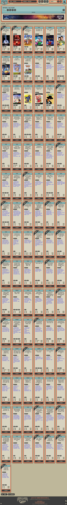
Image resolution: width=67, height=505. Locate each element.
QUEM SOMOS (39, 501)
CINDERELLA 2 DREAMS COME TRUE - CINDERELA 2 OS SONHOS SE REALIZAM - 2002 (50, 148)
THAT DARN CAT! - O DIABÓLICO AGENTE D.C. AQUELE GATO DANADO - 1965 (17, 177)
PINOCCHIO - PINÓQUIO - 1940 (49, 351)
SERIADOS (14, 1)
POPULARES (29, 1)
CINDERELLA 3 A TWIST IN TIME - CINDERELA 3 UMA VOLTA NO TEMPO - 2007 (17, 351)
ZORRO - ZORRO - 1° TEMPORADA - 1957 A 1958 (50, 176)
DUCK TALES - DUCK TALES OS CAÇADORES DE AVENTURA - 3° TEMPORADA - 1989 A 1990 (17, 323)
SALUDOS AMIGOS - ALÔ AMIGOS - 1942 (39, 89)
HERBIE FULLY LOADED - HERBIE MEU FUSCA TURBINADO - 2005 (61, 381)
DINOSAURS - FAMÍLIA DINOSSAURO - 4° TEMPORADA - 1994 (39, 118)
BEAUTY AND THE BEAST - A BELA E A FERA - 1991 (50, 322)
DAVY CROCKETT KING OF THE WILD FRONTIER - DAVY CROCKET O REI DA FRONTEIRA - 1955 (50, 411)
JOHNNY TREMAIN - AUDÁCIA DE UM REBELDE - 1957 (39, 293)
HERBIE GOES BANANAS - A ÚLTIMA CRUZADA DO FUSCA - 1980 (17, 410)
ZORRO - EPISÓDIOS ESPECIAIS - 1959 (17, 293)
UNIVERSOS (11, 494)
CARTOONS (11, 3)
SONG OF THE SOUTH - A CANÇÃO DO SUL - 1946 (28, 89)
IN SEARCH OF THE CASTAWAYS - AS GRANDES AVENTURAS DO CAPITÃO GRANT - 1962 (50, 294)
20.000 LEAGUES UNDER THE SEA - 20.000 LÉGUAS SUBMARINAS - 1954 (6, 177)
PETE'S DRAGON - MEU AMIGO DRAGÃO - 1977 (39, 30)
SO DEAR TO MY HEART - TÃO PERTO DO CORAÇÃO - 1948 (28, 293)
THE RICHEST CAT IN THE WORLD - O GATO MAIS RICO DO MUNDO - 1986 (6, 381)
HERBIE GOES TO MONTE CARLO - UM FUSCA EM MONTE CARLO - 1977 (28, 410)
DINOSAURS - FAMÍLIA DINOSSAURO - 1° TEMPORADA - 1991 (50, 118)
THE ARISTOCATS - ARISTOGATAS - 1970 (39, 147)
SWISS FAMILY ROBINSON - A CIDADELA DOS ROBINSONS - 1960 (28, 59)
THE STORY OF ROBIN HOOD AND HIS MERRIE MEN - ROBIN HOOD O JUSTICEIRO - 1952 (6, 440)
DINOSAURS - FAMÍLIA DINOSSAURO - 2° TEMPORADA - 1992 (28, 381)
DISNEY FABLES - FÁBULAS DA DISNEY (17, 89)
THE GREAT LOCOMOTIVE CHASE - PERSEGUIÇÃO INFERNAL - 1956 (28, 322)
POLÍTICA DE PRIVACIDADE (40, 502)
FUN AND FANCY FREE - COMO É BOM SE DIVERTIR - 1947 (60, 322)
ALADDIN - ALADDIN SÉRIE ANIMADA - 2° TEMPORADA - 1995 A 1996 (61, 265)
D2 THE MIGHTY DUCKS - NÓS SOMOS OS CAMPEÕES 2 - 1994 (6, 351)
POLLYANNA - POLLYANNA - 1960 (17, 59)
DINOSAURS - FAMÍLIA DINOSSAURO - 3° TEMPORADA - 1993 (17, 381)
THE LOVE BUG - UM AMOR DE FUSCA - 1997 (6, 410)
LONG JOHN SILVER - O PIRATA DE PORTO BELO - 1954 (6, 118)
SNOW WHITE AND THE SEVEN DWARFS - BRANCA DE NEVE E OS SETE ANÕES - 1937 (6, 60)
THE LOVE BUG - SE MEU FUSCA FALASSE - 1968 (50, 381)
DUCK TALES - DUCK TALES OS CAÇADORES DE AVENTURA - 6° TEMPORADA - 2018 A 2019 (39, 236)
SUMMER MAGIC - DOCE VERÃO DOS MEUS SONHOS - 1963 (28, 264)
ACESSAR (6, 52)
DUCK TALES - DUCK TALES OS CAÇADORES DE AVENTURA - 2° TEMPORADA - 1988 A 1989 (39, 411)
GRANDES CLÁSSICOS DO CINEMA (3, 1)
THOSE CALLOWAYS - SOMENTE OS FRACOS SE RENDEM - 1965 (61, 118)
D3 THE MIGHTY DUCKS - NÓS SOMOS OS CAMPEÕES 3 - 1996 (28, 439)
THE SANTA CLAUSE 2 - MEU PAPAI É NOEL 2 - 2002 (39, 176)
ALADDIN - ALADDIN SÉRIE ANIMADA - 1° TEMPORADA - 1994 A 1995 (28, 148)
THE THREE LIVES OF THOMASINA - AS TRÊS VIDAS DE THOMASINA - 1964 (17, 265)
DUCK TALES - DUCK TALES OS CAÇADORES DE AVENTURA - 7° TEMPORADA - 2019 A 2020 (28, 177)
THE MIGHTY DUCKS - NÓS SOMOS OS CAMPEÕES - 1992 (17, 439)
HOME (4, 494)
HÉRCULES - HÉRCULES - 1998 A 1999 (39, 351)
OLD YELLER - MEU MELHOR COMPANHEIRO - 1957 (17, 235)
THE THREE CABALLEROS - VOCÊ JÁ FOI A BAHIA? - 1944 (49, 59)
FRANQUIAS (25, 1)
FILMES (11, 1)
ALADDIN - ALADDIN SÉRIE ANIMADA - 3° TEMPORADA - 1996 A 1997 (6, 294)
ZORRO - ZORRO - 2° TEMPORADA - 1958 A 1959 (50, 89)
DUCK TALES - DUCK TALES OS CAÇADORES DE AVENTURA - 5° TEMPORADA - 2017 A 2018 (28, 119)
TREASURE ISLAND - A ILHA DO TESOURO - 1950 (27, 235)
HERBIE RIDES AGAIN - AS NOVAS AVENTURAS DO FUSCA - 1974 (6, 235)
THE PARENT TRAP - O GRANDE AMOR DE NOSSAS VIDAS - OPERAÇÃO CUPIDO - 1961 (39, 206)
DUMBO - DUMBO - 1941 (39, 263)
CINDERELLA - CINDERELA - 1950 (39, 59)
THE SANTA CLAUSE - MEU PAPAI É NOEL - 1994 (60, 176)
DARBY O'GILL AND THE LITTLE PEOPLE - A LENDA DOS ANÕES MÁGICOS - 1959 (61, 31)
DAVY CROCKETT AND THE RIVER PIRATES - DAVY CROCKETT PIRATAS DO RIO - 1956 (6, 148)
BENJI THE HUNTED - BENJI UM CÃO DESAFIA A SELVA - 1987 (17, 118)
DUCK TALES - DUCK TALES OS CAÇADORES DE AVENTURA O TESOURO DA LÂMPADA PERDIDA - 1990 (6, 90)
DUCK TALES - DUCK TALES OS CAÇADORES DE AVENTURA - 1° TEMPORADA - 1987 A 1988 (61, 60)
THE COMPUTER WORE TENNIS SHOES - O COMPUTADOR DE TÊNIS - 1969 (39, 382)
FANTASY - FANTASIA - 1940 (50, 30)
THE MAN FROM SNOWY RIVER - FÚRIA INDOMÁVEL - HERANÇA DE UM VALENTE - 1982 (17, 206)
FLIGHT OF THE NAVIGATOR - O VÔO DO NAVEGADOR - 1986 (17, 147)
